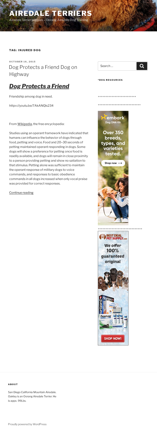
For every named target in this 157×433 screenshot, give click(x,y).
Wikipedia (24, 124)
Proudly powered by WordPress (27, 424)
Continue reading (21, 192)
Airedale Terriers (50, 13)
